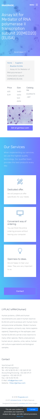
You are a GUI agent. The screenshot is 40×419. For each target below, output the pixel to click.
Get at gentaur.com (20, 128)
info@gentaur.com (15, 380)
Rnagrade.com (23, 397)
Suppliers (19, 63)
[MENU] (37, 4)
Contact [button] (20, 291)
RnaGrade (8, 5)
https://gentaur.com (17, 383)
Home (9, 63)
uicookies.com (23, 403)
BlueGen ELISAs (16, 66)
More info (20, 416)
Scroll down (19, 52)
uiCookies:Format (15, 400)
